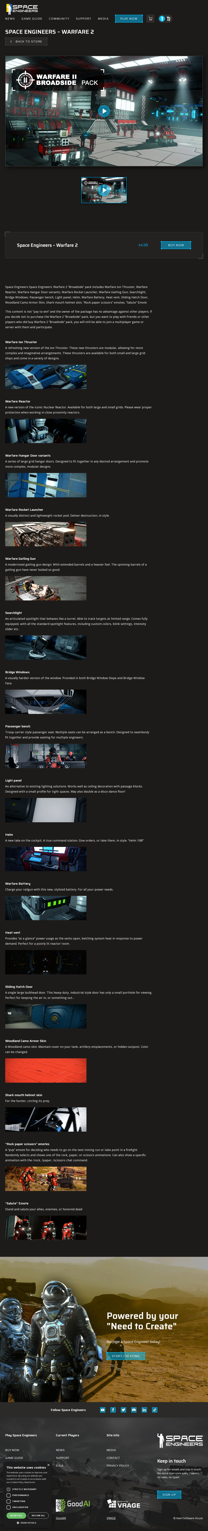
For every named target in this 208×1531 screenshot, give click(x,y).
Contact (113, 1458)
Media (103, 18)
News (10, 18)
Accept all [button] (16, 1515)
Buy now (12, 1450)
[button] (27, 1523)
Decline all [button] (38, 1515)
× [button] (48, 1465)
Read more (30, 1482)
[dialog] (27, 1495)
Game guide (31, 18)
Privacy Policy (118, 1465)
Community (59, 18)
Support (83, 18)
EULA (59, 1465)
